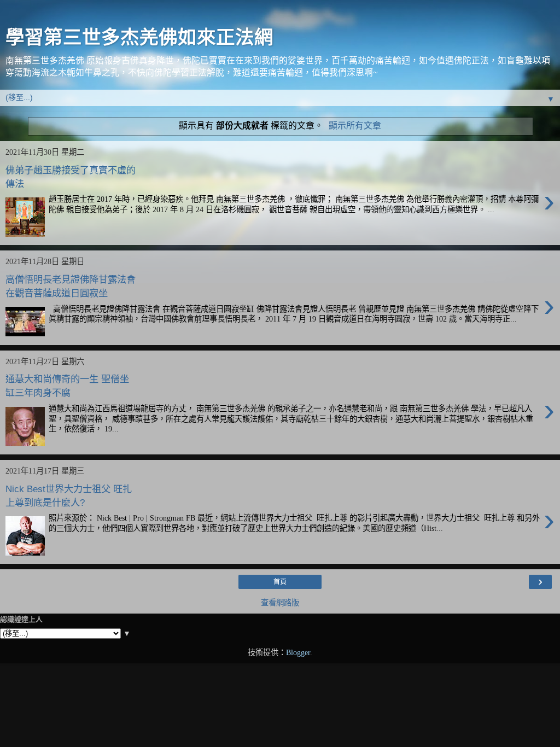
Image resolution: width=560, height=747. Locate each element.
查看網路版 (280, 602)
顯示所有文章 (355, 125)
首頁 (280, 582)
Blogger (298, 652)
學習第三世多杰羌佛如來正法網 (139, 37)
